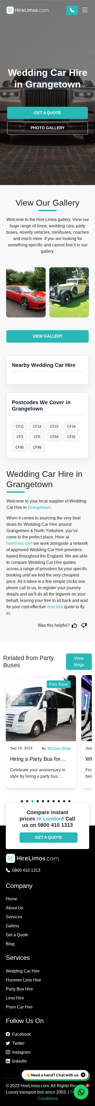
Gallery (12, 926)
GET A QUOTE (47, 112)
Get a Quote (17, 935)
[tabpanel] (41, 731)
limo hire (55, 607)
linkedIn (19, 1061)
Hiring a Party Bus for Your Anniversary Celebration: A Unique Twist (35, 760)
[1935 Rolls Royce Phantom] (69, 292)
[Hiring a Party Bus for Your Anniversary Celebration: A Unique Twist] (41, 708)
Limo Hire (15, 998)
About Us (14, 908)
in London (49, 819)
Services (14, 917)
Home (11, 899)
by (56, 748)
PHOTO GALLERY (48, 128)
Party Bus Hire (19, 989)
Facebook (21, 1034)
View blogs (79, 661)
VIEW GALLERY (48, 336)
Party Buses (58, 684)
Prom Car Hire (19, 1007)
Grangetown (39, 507)
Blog (10, 944)
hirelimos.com (19, 543)
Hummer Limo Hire (23, 980)
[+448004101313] (72, 10)
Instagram (21, 1052)
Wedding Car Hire (23, 971)
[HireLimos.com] (27, 10)
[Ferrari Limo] (26, 292)
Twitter (18, 1043)
